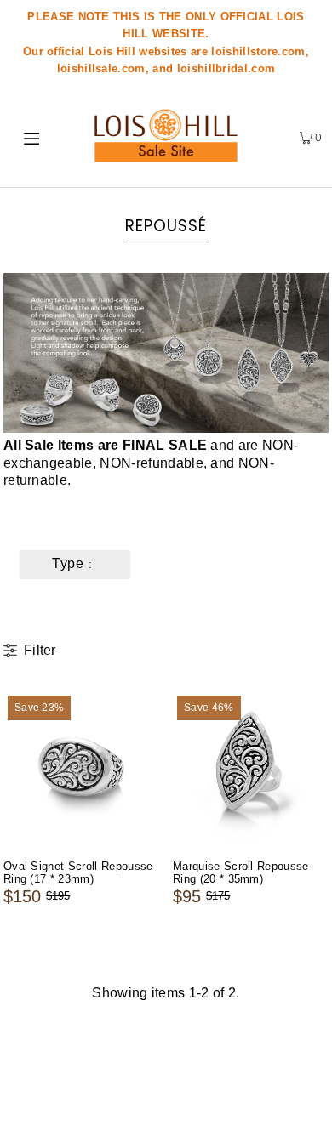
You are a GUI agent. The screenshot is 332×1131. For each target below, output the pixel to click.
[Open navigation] (36, 137)
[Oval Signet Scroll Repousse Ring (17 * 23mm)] (81, 769)
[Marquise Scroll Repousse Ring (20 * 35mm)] (251, 769)
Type (67, 563)
